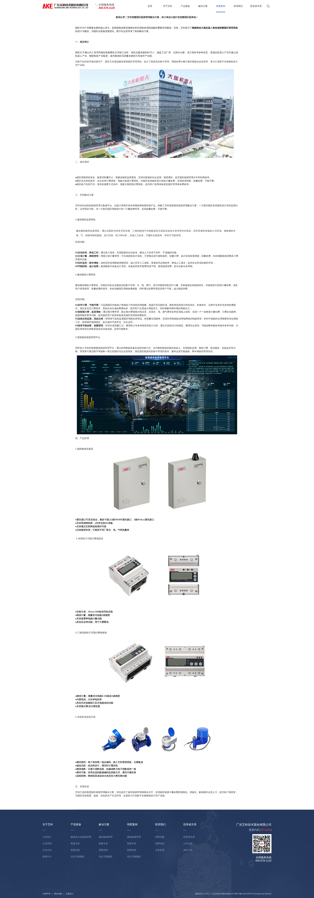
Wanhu (268, 894)
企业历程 (47, 843)
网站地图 (58, 894)
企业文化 (47, 850)
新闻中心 (47, 856)
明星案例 (220, 6)
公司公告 (187, 843)
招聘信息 (159, 843)
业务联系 (159, 850)
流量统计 (70, 894)
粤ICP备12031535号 (244, 894)
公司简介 (47, 837)
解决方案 (203, 6)
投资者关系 (256, 6)
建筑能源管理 (106, 837)
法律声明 (46, 894)
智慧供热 (75, 850)
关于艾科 (167, 6)
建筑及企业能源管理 (81, 837)
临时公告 (187, 850)
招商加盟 (159, 837)
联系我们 (238, 6)
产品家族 (185, 6)
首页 (150, 6)
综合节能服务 (77, 856)
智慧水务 (75, 843)
